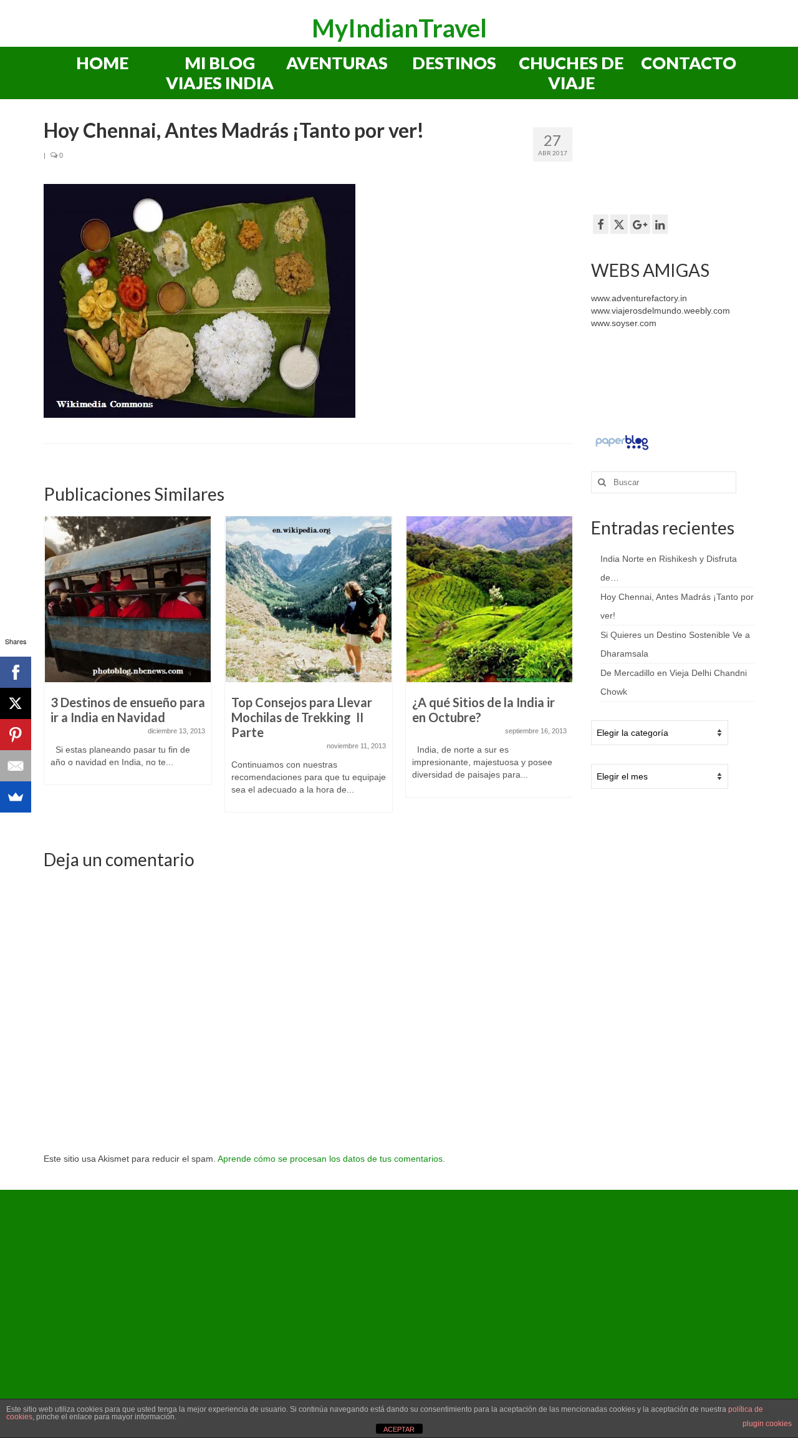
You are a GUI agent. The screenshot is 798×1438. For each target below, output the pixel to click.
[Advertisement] (691, 161)
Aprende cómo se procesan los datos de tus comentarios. (331, 1159)
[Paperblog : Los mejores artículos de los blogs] (622, 442)
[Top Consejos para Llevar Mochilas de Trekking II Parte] (308, 599)
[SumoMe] (15, 797)
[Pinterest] (15, 734)
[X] (15, 703)
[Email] (15, 765)
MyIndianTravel (399, 28)
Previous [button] (54, 670)
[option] (127, 657)
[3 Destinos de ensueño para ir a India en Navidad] (127, 599)
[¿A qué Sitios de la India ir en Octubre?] (489, 599)
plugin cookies (767, 1423)
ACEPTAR (399, 1429)
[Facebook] (15, 672)
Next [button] (561, 670)
